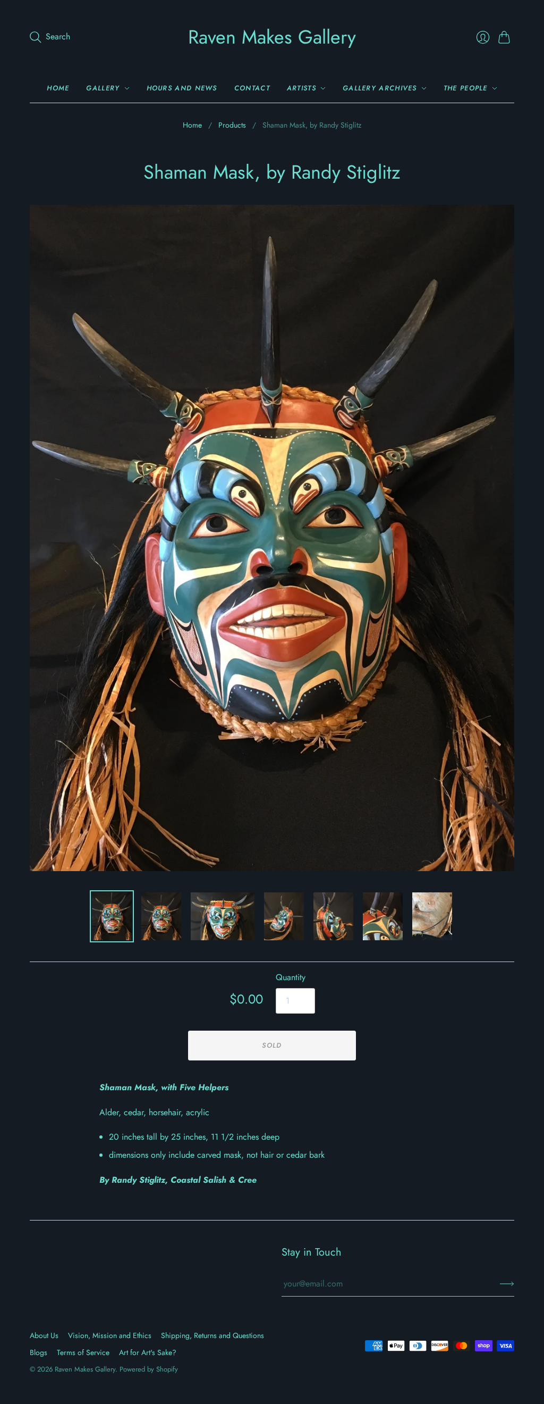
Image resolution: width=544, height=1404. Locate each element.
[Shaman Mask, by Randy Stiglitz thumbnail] (284, 916)
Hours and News (182, 88)
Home (58, 88)
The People (466, 88)
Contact (252, 88)
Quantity (290, 977)
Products (232, 125)
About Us (44, 1335)
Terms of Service (83, 1352)
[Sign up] (507, 1284)
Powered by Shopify (149, 1369)
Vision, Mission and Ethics (109, 1335)
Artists (301, 88)
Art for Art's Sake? (147, 1352)
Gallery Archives (380, 88)
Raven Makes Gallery (272, 37)
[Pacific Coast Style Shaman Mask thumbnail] (112, 916)
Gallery (103, 88)
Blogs (38, 1352)
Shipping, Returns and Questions (212, 1335)
